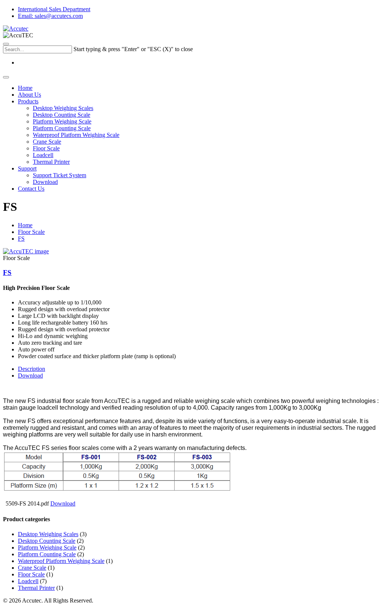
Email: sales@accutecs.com (50, 16)
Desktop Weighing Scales (63, 108)
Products (28, 101)
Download (45, 182)
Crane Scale (47, 141)
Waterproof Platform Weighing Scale (76, 135)
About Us (29, 94)
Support (27, 168)
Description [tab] (31, 369)
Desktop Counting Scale (61, 115)
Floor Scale (46, 148)
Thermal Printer (51, 162)
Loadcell (43, 155)
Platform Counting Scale (62, 128)
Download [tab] (30, 375)
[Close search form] (6, 44)
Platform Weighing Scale (62, 121)
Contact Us (31, 188)
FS (21, 238)
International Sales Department (54, 9)
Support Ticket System (59, 175)
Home (25, 88)
